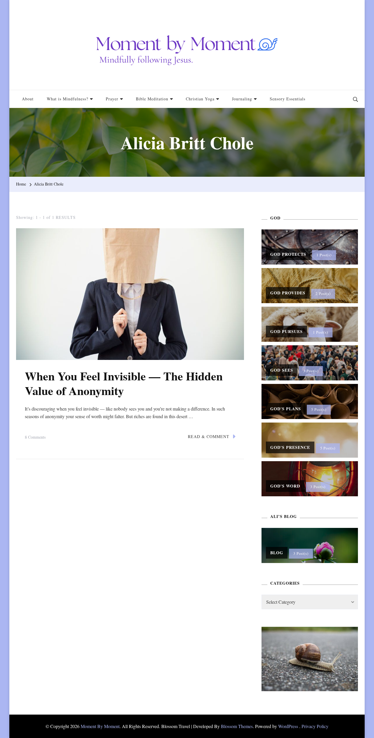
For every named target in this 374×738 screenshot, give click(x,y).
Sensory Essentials (287, 99)
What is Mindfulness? (67, 99)
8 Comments (35, 438)
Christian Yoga (200, 99)
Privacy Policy (315, 726)
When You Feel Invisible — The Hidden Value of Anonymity (124, 383)
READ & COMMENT (208, 436)
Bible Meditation (152, 99)
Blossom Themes (237, 726)
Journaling (242, 99)
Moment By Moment (100, 726)
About (28, 99)
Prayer (112, 99)
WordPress (288, 726)
